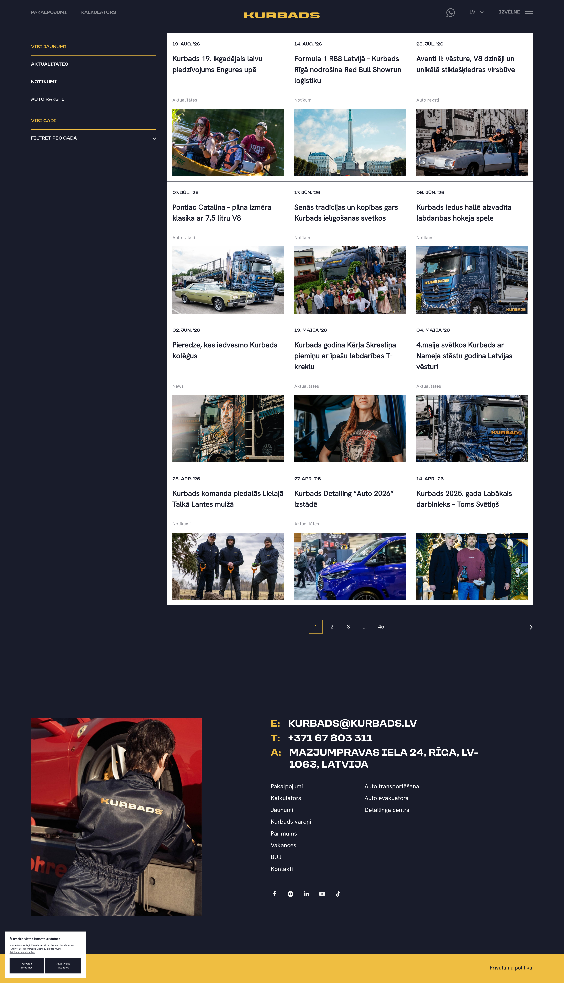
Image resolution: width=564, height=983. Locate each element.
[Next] (531, 627)
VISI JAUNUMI (48, 47)
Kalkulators (286, 798)
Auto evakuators (386, 798)
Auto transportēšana (392, 786)
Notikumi (44, 82)
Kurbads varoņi (291, 821)
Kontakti (282, 869)
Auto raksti (47, 99)
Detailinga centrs (387, 810)
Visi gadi (43, 121)
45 (381, 626)
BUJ (276, 857)
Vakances (283, 845)
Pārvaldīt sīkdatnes (26, 965)
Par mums (284, 833)
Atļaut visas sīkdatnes (63, 965)
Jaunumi (282, 810)
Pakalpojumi (287, 786)
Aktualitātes (49, 64)
